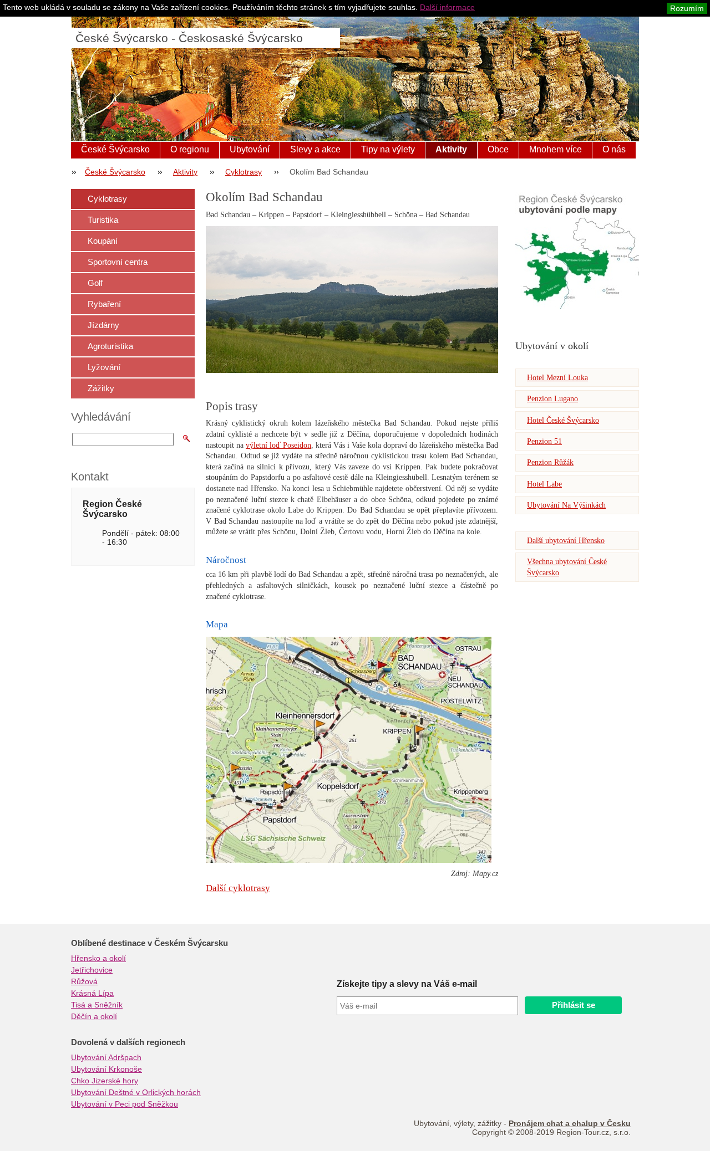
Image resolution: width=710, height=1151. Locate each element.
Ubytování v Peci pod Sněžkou (124, 1103)
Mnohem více (555, 149)
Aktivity (451, 149)
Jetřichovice (92, 969)
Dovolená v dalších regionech (128, 1042)
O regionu (189, 149)
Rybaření (104, 304)
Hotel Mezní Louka (557, 378)
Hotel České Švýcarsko (563, 420)
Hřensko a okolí (98, 958)
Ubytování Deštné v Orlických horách (136, 1092)
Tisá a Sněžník (97, 1004)
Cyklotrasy (243, 171)
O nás (614, 149)
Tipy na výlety (388, 149)
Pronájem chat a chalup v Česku (570, 1123)
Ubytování (250, 149)
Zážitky (101, 388)
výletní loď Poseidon (278, 445)
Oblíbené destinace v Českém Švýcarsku (149, 943)
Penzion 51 (544, 441)
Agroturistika (110, 346)
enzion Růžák (552, 462)
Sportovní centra (118, 262)
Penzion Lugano (552, 399)
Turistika (103, 219)
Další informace (447, 7)
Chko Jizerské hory (104, 1080)
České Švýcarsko (115, 149)
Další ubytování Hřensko (566, 540)
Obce (498, 149)
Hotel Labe (544, 484)
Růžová (84, 981)
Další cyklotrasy (238, 888)
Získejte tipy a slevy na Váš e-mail (407, 984)
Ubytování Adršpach (106, 1057)
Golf (95, 283)
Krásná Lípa (92, 993)
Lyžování (104, 367)
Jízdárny (103, 325)
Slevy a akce (315, 149)
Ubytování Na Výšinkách (566, 505)
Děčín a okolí (94, 1016)
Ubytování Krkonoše (106, 1069)
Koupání (103, 240)
